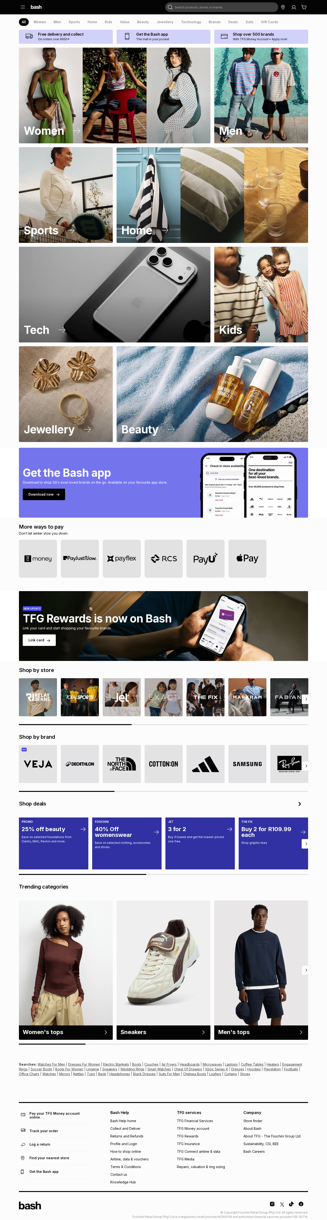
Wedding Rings (132, 1069)
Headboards (190, 1064)
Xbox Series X (216, 1069)
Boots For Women (69, 1069)
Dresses (237, 1069)
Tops (91, 1074)
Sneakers (109, 1069)
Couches (151, 1064)
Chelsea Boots (194, 1074)
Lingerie (92, 1069)
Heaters (273, 1064)
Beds (102, 1074)
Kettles (78, 1074)
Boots (136, 1064)
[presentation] (24, 22)
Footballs (291, 1069)
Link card (36, 640)
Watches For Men (51, 1064)
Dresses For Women (84, 1064)
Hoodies (254, 1069)
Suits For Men (169, 1074)
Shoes (245, 1074)
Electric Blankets (116, 1064)
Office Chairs (29, 1074)
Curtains (230, 1074)
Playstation (272, 1069)
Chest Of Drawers (188, 1069)
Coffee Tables (252, 1064)
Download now (41, 494)
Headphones (119, 1074)
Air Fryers (169, 1064)
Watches (49, 1074)
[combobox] (221, 7)
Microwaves (212, 1064)
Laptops (231, 1064)
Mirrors (64, 1074)
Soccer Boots (41, 1069)
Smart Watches (159, 1069)
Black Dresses (144, 1074)
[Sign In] (294, 7)
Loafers (215, 1074)
